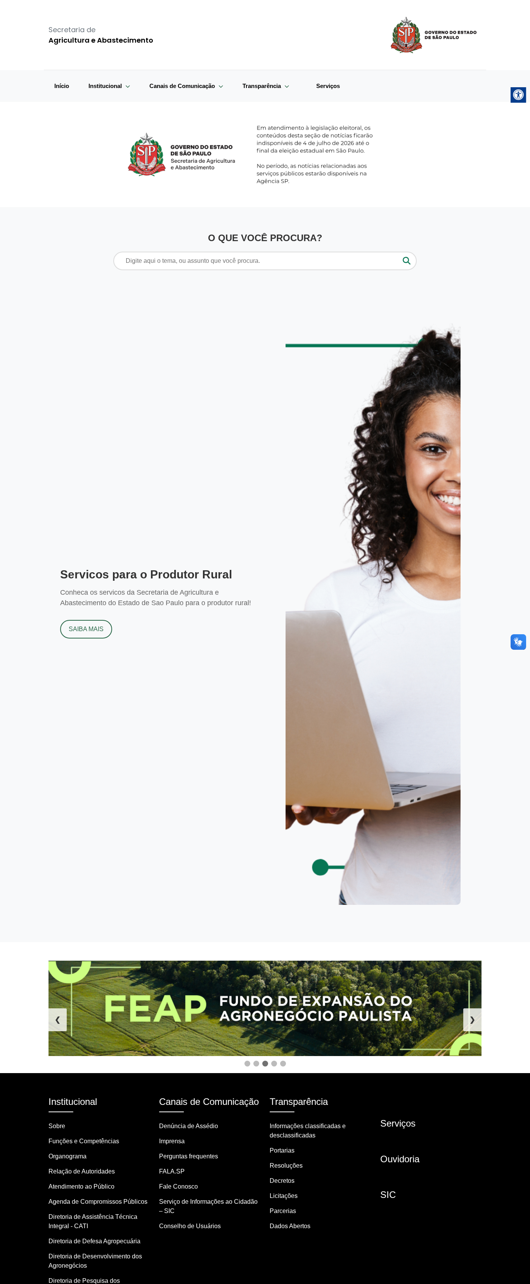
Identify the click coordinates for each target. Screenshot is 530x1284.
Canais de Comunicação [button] (183, 86)
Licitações (284, 1196)
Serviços (328, 86)
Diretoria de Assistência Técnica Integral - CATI (92, 1221)
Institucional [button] (105, 86)
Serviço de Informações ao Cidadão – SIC (208, 1206)
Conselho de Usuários (190, 1226)
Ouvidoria (399, 1159)
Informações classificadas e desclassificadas (308, 1131)
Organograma (67, 1156)
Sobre (56, 1126)
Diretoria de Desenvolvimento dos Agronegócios (95, 1261)
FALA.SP (172, 1171)
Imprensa (172, 1141)
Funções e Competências (83, 1141)
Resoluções (286, 1165)
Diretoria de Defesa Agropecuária (94, 1241)
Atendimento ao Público (81, 1186)
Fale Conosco (178, 1186)
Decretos (282, 1180)
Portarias (282, 1150)
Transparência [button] (262, 86)
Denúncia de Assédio (188, 1126)
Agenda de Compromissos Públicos (97, 1201)
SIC (388, 1194)
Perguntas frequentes (188, 1156)
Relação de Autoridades (81, 1171)
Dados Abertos (290, 1226)
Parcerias (283, 1211)
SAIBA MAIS (86, 629)
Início (61, 86)
